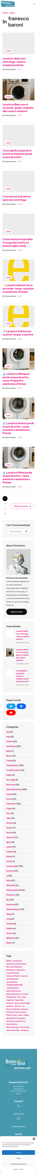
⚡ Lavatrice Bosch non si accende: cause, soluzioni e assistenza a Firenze (18, 288)
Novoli (9, 1009)
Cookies (15, 1169)
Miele (8, 880)
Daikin (9, 775)
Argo (8, 736)
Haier (8, 818)
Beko (8, 751)
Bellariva (18, 967)
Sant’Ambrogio (12, 1027)
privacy (18, 1093)
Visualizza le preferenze (18, 1164)
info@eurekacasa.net (18, 1126)
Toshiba (9, 923)
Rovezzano (21, 1018)
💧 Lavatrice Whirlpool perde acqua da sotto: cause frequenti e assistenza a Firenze (16, 378)
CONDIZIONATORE (14, 985)
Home (5, 12)
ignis (16, 1003)
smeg (8, 919)
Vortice (9, 933)
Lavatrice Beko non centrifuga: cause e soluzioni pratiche (14, 62)
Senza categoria (13, 909)
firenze (25, 994)
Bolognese (11, 970)
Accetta (18, 1152)
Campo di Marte (13, 976)
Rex (8, 899)
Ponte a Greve (20, 1012)
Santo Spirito (11, 1024)
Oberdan (16, 1009)
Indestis (9, 851)
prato (20, 1015)
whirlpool (24, 1030)
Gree (8, 813)
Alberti (9, 961)
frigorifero (19, 1000)
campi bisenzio (12, 973)
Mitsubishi (11, 885)
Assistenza (11, 746)
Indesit (9, 847)
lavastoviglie (24, 1003)
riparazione (11, 1018)
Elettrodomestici (14, 789)
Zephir (9, 942)
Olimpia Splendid (14, 890)
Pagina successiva (21, 506)
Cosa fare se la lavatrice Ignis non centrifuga (17, 198)
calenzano (20, 970)
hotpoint (10, 1003)
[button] (34, 1139)
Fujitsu (9, 808)
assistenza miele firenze (16, 964)
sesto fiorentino (13, 1030)
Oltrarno (24, 1009)
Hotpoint (10, 837)
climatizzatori (12, 982)
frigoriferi (10, 1000)
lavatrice (10, 871)
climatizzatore (12, 979)
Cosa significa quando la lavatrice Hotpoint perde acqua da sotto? (17, 154)
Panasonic (11, 894)
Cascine (24, 976)
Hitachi (9, 827)
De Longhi (10, 779)
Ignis (8, 842)
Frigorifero (11, 803)
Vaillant (9, 928)
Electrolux (11, 784)
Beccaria (10, 967)
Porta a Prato (11, 1015)
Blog (13, 12)
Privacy (21, 1169)
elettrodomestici (13, 991)
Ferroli (9, 799)
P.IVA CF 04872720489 (18, 1091)
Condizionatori (13, 770)
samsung (10, 1021)
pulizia (26, 1015)
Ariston (9, 741)
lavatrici (18, 1006)
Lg (7, 875)
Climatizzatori (12, 765)
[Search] (27, 531)
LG (23, 1006)
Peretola (10, 1012)
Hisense (9, 823)
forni (19, 997)
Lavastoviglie (12, 866)
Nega (18, 1158)
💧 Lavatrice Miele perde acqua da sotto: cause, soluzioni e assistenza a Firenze (17, 477)
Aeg (8, 731)
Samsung (10, 904)
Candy (9, 760)
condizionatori (12, 988)
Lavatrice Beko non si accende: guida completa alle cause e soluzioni (18, 108)
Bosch (9, 756)
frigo (24, 997)
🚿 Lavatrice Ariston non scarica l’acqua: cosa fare (18, 333)
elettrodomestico (14, 994)
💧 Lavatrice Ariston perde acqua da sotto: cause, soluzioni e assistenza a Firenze (18, 428)
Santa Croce (20, 1021)
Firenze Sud (11, 997)
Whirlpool (10, 938)
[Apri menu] (34, 4)
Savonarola (25, 1027)
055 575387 (18, 1114)
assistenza (17, 961)
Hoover (9, 832)
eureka (8, 51)
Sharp (9, 914)
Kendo (9, 856)
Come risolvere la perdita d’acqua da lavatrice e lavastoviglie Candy (18, 242)
